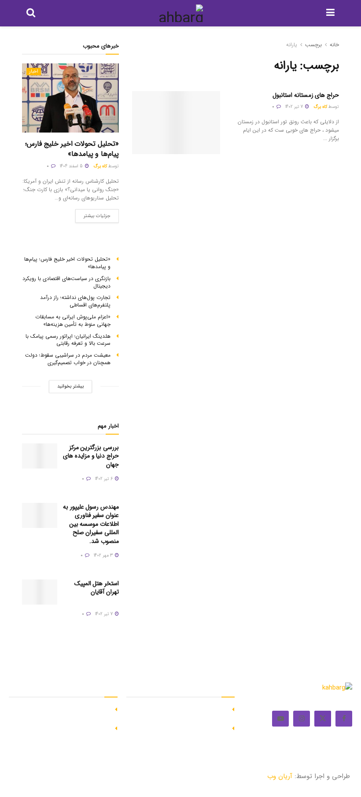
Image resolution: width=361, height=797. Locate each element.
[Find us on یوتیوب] (280, 719)
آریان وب (279, 776)
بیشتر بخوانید (70, 386)
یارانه (291, 45)
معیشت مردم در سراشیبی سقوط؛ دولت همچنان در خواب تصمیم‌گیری (68, 359)
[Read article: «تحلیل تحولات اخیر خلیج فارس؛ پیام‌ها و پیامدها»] (70, 98)
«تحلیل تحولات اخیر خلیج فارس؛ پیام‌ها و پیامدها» (72, 148)
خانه (334, 45)
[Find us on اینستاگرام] (301, 719)
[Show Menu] (330, 13)
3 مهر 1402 (104, 555)
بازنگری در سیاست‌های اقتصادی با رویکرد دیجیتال (66, 282)
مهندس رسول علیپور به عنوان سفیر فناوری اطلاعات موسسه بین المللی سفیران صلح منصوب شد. (91, 524)
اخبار (33, 71)
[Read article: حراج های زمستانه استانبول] (176, 122)
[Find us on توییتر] (322, 719)
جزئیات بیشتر (93, 214)
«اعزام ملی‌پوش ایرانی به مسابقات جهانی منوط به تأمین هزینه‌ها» (73, 320)
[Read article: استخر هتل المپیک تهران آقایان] (39, 592)
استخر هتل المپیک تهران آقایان (96, 588)
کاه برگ (320, 106)
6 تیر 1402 (104, 479)
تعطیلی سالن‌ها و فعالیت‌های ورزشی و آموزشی (67, 732)
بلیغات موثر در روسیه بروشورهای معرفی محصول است (183, 732)
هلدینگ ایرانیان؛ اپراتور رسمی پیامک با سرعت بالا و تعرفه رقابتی (68, 340)
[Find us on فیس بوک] (343, 719)
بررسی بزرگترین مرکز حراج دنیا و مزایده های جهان (91, 456)
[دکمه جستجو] (30, 13)
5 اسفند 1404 (72, 166)
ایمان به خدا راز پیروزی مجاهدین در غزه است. (182, 713)
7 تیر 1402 (294, 106)
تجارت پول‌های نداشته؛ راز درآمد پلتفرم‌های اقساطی (75, 301)
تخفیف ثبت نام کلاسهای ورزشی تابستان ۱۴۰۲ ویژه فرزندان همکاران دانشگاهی (59, 713)
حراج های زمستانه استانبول (306, 95)
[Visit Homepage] (180, 13)
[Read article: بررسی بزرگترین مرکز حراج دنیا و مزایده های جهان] (39, 456)
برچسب (313, 45)
